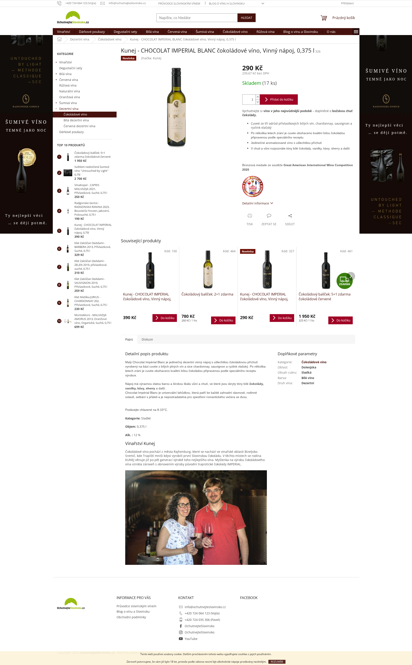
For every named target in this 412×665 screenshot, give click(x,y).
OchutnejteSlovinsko (199, 626)
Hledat (246, 18)
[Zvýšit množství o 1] (257, 97)
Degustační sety (70, 68)
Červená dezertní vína (79, 126)
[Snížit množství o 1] (257, 102)
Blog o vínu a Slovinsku (227, 3)
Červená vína (68, 80)
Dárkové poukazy (71, 132)
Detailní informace (255, 203)
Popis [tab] (129, 339)
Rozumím (277, 661)
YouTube (191, 639)
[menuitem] (63, 31)
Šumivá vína (68, 103)
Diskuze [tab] (147, 339)
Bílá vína (65, 74)
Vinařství (65, 62)
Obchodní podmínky (131, 617)
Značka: (151, 58)
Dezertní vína (69, 109)
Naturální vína (69, 91)
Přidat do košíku (281, 99)
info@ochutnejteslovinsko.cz (205, 607)
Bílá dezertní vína (76, 120)
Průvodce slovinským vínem (179, 3)
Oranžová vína (69, 97)
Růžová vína (68, 85)
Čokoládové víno (75, 114)
